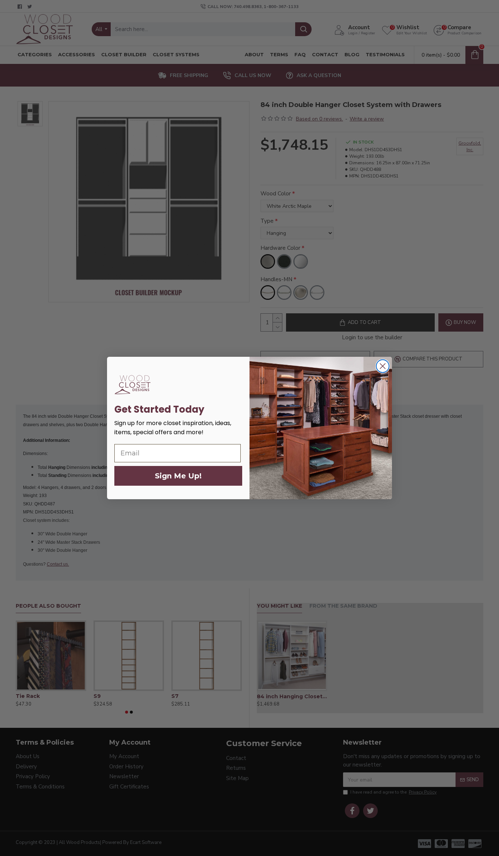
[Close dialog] (382, 366)
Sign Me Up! (178, 475)
